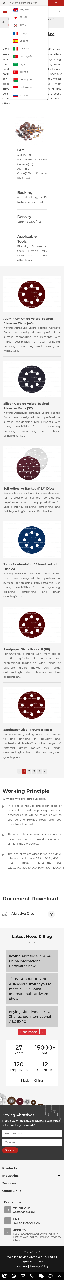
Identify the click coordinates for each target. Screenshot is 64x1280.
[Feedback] (50, 1276)
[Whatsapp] (13, 1276)
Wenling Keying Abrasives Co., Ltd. (30, 1257)
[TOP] (59, 1276)
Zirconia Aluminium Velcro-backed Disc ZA (30, 567)
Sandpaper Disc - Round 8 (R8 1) (27, 730)
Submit (10, 1150)
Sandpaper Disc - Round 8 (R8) (26, 649)
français (24, 33)
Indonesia (26, 87)
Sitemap (21, 1266)
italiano (24, 48)
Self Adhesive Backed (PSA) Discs (29, 488)
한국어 (23, 25)
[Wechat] (41, 1276)
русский (25, 95)
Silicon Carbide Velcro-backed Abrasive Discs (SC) (26, 406)
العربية (23, 64)
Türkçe (24, 71)
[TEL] (32, 1276)
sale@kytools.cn (26, 1223)
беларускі (26, 79)
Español (24, 40)
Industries (10, 1176)
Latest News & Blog (32, 936)
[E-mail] (22, 1276)
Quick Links (11, 1191)
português (26, 56)
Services (9, 1183)
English (24, 9)
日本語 (23, 17)
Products (9, 1168)
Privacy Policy (39, 1266)
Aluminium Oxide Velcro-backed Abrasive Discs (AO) (28, 321)
